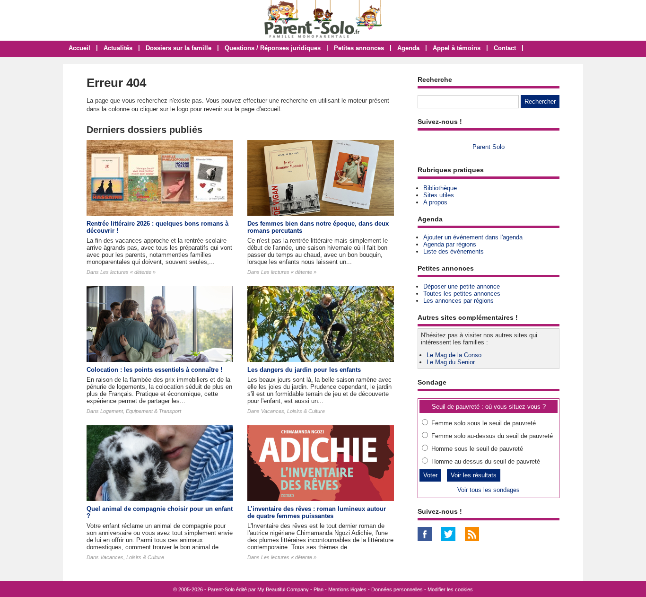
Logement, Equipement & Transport (140, 411)
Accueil (79, 48)
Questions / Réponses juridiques (273, 48)
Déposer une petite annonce (461, 286)
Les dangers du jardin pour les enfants (304, 369)
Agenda (408, 48)
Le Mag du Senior (451, 362)
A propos (435, 202)
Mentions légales (347, 589)
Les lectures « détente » (128, 272)
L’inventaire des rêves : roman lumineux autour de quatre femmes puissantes (316, 512)
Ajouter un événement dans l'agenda (473, 237)
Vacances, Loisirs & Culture (293, 411)
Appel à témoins (456, 48)
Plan (318, 589)
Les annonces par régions (458, 300)
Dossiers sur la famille (178, 48)
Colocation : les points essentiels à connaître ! (154, 369)
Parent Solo (488, 146)
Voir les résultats (474, 475)
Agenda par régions (449, 244)
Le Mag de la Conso (454, 355)
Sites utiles (438, 195)
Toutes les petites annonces (461, 293)
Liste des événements (453, 251)
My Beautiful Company (283, 589)
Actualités (118, 48)
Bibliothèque (440, 188)
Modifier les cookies (450, 589)
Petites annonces (359, 48)
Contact (505, 48)
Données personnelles (397, 589)
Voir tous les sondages (488, 489)
